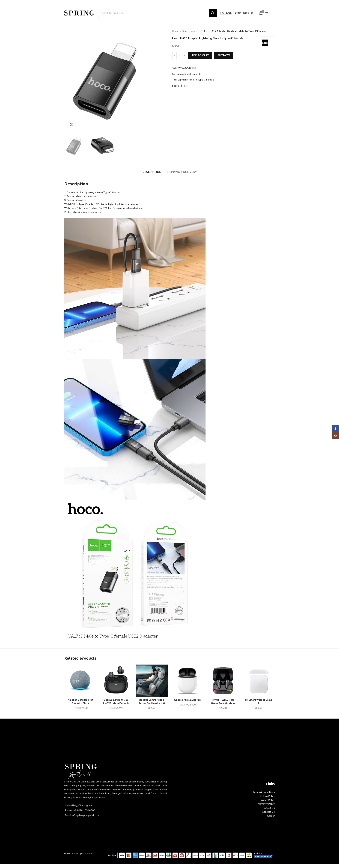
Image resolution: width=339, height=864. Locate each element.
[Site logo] (79, 12)
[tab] (151, 170)
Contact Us (268, 811)
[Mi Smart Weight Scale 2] (259, 681)
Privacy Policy (267, 799)
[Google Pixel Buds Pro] (187, 681)
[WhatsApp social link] (185, 85)
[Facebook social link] (181, 85)
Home (175, 30)
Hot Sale (225, 12)
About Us (269, 807)
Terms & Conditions (264, 791)
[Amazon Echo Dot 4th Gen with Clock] (80, 681)
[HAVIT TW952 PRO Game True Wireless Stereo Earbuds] (223, 681)
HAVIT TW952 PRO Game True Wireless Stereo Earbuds (223, 703)
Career (271, 815)
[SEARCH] (213, 13)
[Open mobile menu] (272, 12)
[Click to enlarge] (71, 124)
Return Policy (267, 795)
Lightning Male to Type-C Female (196, 79)
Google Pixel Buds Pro (187, 699)
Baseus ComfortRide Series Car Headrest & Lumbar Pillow (151, 703)
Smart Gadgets (190, 30)
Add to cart (200, 55)
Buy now (224, 55)
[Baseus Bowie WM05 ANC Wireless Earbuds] (116, 681)
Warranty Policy (266, 803)
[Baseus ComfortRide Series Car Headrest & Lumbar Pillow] (152, 681)
